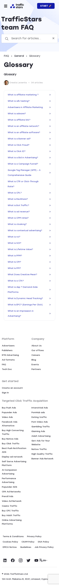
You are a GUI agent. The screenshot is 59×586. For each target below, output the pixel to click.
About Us (36, 345)
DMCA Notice (10, 547)
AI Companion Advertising (9, 472)
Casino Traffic (9, 506)
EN (44, 560)
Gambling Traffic (40, 426)
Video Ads (7, 417)
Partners (36, 369)
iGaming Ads (38, 431)
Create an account (12, 388)
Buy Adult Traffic (11, 515)
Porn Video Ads (39, 422)
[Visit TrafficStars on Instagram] (20, 560)
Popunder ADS (9, 487)
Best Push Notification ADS (14, 450)
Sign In (5, 392)
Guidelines (25, 547)
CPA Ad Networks (11, 491)
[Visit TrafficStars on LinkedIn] (5, 560)
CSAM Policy (28, 542)
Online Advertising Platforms (12, 522)
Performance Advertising (9, 480)
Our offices (37, 350)
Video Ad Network (12, 501)
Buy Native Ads (10, 439)
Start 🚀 (45, 6)
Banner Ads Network (42, 458)
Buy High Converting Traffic (13, 432)
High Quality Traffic (42, 454)
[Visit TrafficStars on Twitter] (28, 560)
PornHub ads (38, 412)
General (19, 55)
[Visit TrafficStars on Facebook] (13, 560)
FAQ (7, 55)
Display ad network (12, 457)
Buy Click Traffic (10, 443)
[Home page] (17, 5)
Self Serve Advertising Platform (14, 463)
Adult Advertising (41, 436)
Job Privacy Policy (44, 547)
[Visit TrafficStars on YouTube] (36, 560)
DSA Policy (43, 542)
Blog (33, 360)
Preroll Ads (7, 496)
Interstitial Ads (39, 408)
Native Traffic (39, 449)
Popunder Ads (9, 412)
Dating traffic (39, 417)
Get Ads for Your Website (40, 443)
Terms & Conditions (13, 536)
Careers (35, 355)
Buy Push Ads (9, 408)
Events (35, 364)
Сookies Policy (10, 542)
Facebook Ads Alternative (9, 424)
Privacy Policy (34, 536)
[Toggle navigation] (5, 6)
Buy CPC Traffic (10, 510)
